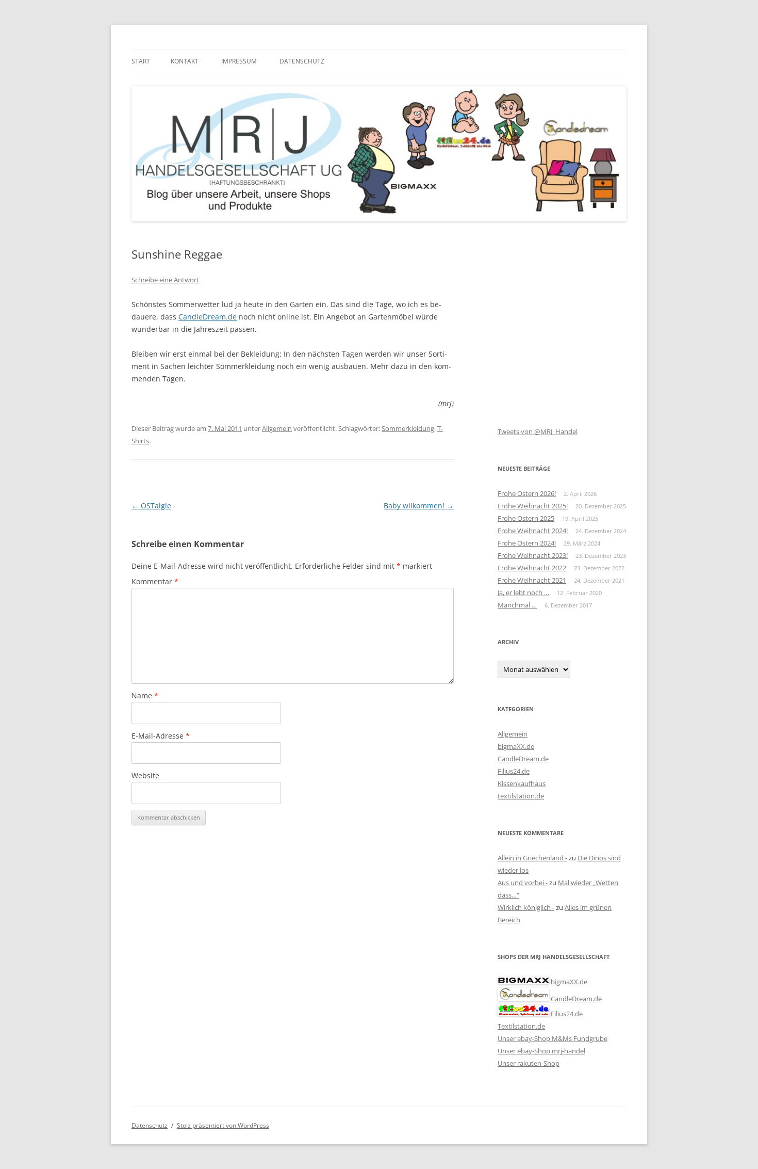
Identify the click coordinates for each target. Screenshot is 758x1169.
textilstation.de (521, 795)
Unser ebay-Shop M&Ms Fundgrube (552, 1038)
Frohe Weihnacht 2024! (533, 530)
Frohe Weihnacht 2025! (533, 505)
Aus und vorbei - (523, 882)
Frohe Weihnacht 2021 (532, 580)
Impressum (239, 61)
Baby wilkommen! (419, 505)
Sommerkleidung (408, 428)
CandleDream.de (207, 317)
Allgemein (277, 428)
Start (140, 61)
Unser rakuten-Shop (528, 1063)
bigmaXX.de (516, 746)
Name (144, 695)
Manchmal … (517, 605)
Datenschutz (301, 61)
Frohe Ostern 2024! (527, 543)
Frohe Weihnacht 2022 (532, 567)
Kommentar (154, 581)
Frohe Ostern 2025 (526, 518)
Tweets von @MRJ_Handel (538, 431)
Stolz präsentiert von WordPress (223, 1125)
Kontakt (185, 61)
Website (145, 775)
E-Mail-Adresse (160, 736)
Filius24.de (514, 771)
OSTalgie (151, 505)
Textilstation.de (521, 1026)
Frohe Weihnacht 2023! (533, 555)
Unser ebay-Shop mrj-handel (541, 1050)
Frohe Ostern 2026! (527, 493)
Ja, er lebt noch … (523, 592)
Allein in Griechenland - (532, 857)
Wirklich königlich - (526, 907)
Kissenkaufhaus (522, 783)
